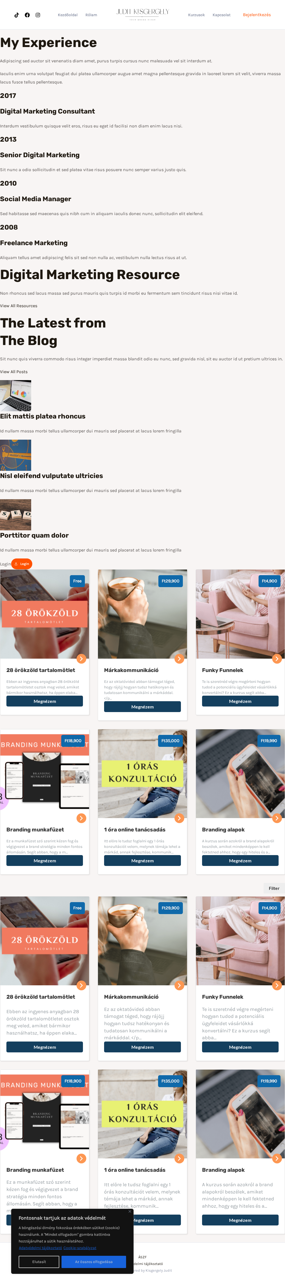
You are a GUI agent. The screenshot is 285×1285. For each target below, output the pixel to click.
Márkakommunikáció (131, 997)
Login (24, 564)
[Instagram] (37, 15)
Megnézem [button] (45, 701)
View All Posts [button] (14, 371)
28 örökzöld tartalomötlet (40, 997)
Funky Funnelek (222, 997)
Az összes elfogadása (94, 1261)
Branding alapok (223, 1170)
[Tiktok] (16, 15)
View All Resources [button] (18, 305)
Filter (274, 888)
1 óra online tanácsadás (135, 1170)
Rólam (91, 15)
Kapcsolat (221, 15)
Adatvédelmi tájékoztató (40, 1247)
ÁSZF (142, 1257)
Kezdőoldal (68, 15)
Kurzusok (196, 15)
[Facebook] (27, 15)
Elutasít (39, 1261)
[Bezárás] (130, 1211)
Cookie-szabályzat (79, 1247)
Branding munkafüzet (35, 1170)
